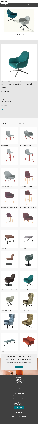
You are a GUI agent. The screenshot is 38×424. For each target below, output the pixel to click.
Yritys (13, 416)
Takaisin (5, 4)
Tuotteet (25, 4)
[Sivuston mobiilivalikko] (36, 1)
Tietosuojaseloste (19, 421)
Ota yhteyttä (19, 366)
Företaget (18, 416)
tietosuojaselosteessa (16, 404)
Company (24, 416)
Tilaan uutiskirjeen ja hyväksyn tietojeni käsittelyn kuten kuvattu (18, 403)
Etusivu (21, 4)
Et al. (2, 109)
